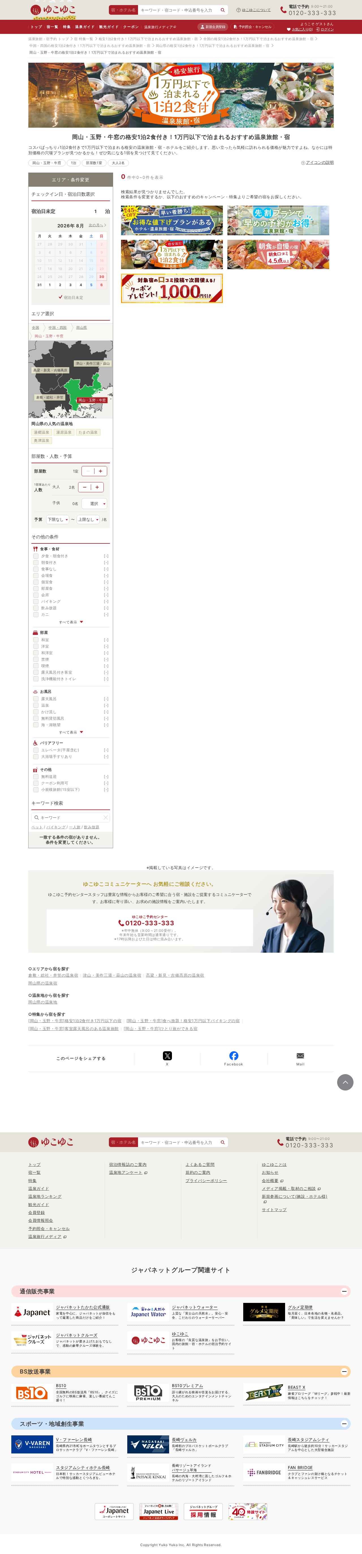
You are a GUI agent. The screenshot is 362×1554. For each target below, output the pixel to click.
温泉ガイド (85, 27)
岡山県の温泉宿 (42, 983)
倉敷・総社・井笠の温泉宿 (53, 975)
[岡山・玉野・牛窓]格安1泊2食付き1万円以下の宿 (75, 1020)
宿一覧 (52, 27)
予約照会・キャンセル (49, 1228)
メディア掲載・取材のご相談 (289, 1188)
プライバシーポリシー (206, 1180)
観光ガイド (109, 27)
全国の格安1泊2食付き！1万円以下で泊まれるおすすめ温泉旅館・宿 (258, 39)
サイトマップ (274, 1209)
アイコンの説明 (320, 162)
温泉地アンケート (126, 1172)
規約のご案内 (198, 1172)
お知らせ (270, 1172)
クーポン (131, 27)
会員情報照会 (40, 1220)
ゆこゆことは (274, 1164)
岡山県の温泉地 (42, 1002)
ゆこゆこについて (256, 10)
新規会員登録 (215, 27)
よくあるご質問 (200, 1164)
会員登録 (36, 1212)
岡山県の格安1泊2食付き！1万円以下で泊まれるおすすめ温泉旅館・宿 (213, 45)
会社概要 (270, 1180)
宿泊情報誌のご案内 (127, 1164)
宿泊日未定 (73, 297)
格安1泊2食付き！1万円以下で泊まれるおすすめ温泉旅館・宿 (148, 39)
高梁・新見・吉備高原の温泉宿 (175, 975)
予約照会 (255, 27)
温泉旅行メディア (158, 27)
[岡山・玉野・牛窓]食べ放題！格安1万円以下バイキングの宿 (183, 1020)
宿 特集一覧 (83, 39)
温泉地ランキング (45, 1196)
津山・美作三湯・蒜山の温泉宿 (112, 975)
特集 (67, 27)
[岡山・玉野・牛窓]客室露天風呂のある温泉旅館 (73, 1028)
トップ (36, 27)
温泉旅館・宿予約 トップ (48, 39)
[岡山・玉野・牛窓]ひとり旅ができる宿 (160, 1028)
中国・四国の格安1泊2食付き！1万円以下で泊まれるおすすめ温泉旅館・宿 (89, 45)
